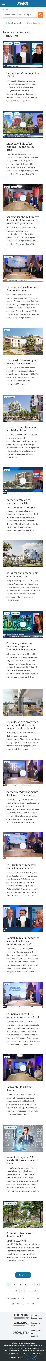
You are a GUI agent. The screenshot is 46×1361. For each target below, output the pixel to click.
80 (23, 1304)
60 (13, 1304)
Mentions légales (14, 1348)
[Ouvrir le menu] (3, 3)
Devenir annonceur (13, 1353)
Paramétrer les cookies (28, 1350)
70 (18, 1304)
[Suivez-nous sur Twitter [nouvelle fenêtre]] (34, 1357)
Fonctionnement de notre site (30, 1348)
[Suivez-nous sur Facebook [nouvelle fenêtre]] (28, 1357)
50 (38, 1298)
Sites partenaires (25, 1353)
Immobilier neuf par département (15, 1345)
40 (33, 1298)
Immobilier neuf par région (27, 1343)
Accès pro (14, 1343)
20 (23, 1298)
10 (28, 1291)
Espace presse (36, 1353)
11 (35, 1291)
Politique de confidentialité (11, 1350)
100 (32, 1304)
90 (27, 1304)
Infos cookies (41, 1350)
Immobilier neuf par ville (34, 1345)
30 (28, 1298)
